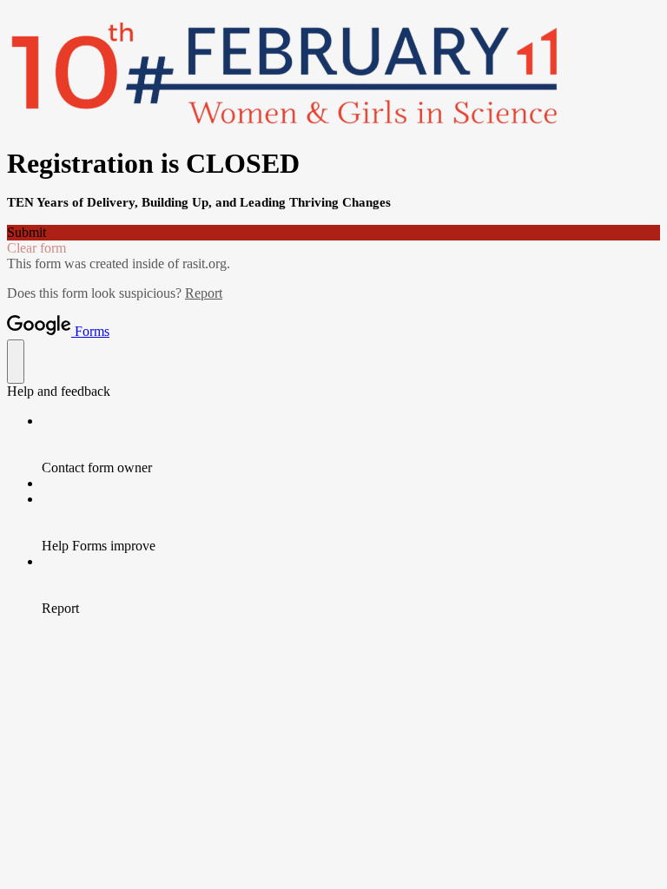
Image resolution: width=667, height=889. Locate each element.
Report (203, 293)
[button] (333, 232)
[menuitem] (351, 444)
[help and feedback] (15, 361)
